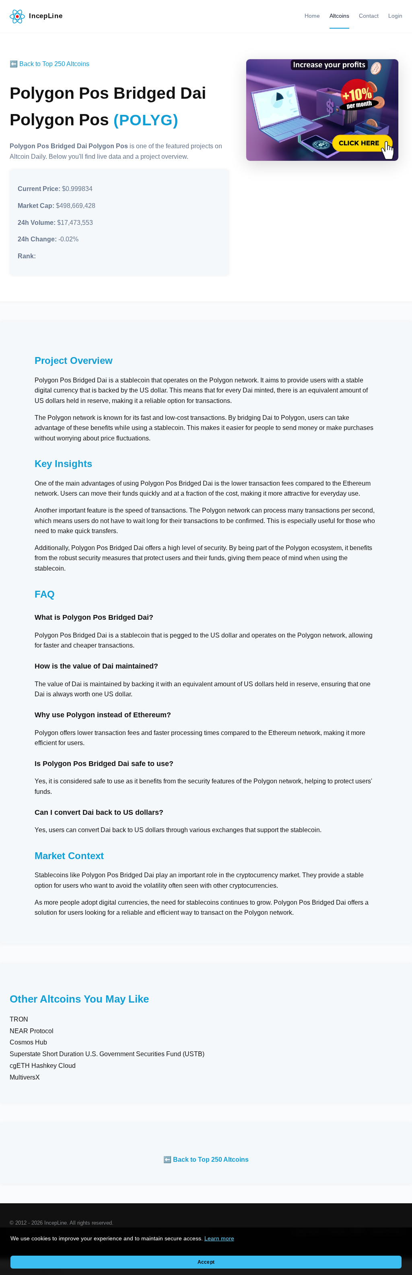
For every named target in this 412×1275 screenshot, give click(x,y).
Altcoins (339, 15)
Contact (369, 15)
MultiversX (25, 1077)
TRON (19, 1019)
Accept (206, 1262)
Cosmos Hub (28, 1042)
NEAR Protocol (32, 1031)
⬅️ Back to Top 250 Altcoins (49, 63)
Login (395, 15)
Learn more (219, 1238)
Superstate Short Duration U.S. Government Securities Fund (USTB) (107, 1054)
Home (312, 15)
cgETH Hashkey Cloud (43, 1065)
